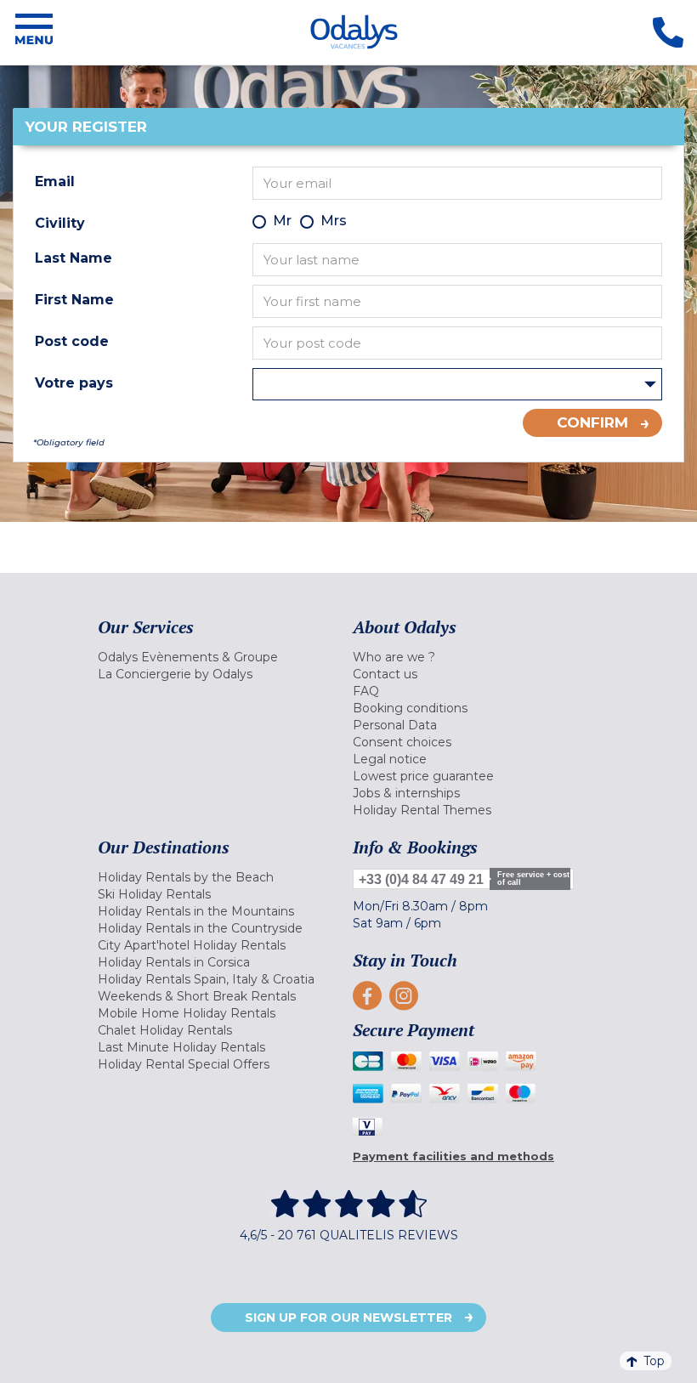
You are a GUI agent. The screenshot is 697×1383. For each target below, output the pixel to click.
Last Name (73, 258)
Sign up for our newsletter (348, 1317)
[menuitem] (221, 657)
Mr (282, 221)
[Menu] (34, 32)
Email (55, 181)
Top (654, 1361)
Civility (60, 223)
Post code (72, 341)
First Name (74, 300)
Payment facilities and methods (453, 1156)
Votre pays (74, 383)
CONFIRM (592, 422)
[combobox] (457, 384)
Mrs (333, 221)
